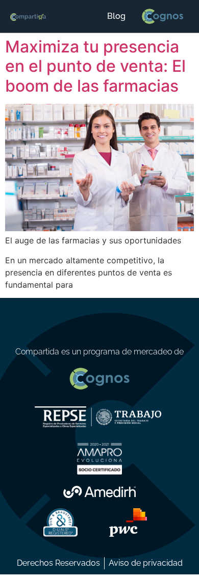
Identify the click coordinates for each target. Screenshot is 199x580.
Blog (116, 16)
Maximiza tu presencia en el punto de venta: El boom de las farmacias (95, 66)
